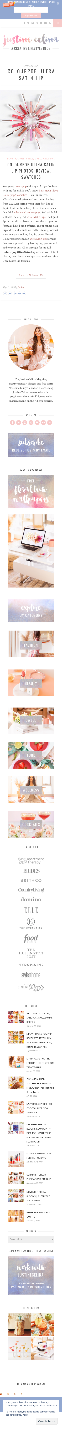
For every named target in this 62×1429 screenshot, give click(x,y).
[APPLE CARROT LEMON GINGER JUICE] (42, 1325)
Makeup (39, 158)
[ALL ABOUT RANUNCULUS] (19, 1349)
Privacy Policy (21, 1414)
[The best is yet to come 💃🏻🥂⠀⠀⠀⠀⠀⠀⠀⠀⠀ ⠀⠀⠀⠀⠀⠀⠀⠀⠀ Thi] (1, 1394)
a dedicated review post (27, 212)
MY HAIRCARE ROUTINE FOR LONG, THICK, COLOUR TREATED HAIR (40, 1063)
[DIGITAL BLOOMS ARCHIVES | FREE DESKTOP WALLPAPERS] (42, 1349)
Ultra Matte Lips (36, 217)
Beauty (11, 158)
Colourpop (20, 186)
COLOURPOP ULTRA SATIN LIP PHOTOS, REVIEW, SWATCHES (31, 170)
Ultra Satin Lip (38, 239)
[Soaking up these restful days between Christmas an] (15, 1394)
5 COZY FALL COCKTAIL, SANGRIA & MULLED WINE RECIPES (40, 1017)
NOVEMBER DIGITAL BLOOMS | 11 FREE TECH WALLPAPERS (39, 1196)
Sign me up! (31, 15)
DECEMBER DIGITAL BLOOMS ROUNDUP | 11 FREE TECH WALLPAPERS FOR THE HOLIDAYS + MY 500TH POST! (39, 1133)
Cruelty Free (25, 158)
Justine (21, 287)
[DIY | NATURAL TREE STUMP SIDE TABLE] (19, 1325)
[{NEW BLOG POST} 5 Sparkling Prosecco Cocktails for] (8, 1394)
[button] (31, 9)
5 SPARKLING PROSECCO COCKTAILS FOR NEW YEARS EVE (39, 1108)
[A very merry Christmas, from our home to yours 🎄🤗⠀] (21, 1394)
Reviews (50, 158)
